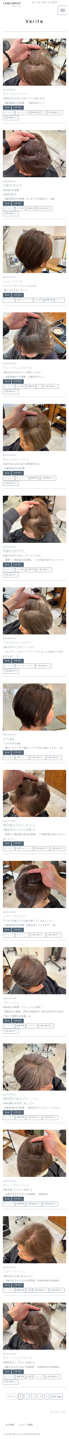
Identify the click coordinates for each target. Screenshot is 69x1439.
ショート (59, 300)
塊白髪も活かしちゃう (19, 825)
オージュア (9, 112)
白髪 (29, 1290)
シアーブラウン (14, 916)
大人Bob (8, 739)
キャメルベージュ (16, 94)
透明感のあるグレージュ (21, 1099)
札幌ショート (22, 757)
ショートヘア (22, 112)
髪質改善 (35, 112)
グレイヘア (38, 1376)
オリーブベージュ (16, 1185)
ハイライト (32, 1025)
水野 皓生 (18, 107)
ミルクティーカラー (17, 642)
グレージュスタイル (17, 368)
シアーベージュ (14, 1271)
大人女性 (20, 208)
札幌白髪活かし (10, 117)
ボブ (43, 112)
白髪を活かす (12, 185)
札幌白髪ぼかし (55, 112)
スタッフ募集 (26, 1425)
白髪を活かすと (14, 551)
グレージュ (11, 1003)
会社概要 (9, 1425)
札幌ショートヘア (24, 300)
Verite (7, 107)
